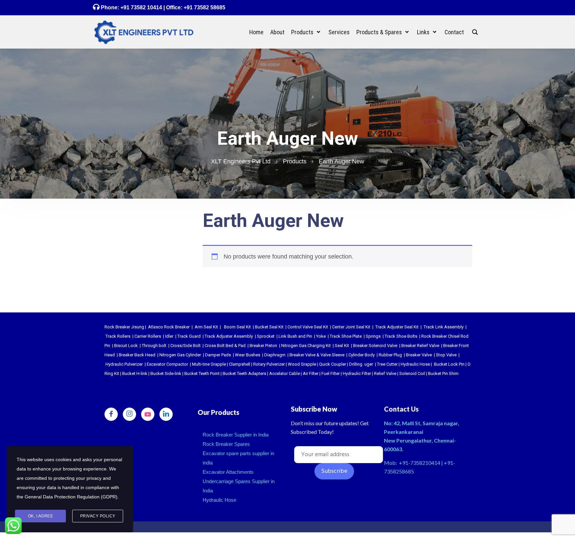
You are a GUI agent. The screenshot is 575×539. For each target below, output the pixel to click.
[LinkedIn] (166, 414)
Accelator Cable (284, 373)
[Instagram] (129, 414)
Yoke (321, 336)
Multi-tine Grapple (209, 364)
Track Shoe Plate (346, 336)
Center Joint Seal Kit (351, 326)
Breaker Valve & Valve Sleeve (316, 354)
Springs (373, 336)
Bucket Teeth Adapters (244, 373)
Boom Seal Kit (237, 326)
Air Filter (310, 373)
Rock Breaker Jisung (124, 326)
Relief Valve (385, 373)
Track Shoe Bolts (401, 336)
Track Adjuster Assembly (229, 336)
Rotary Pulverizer (269, 364)
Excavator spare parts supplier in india (238, 457)
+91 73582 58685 (203, 7)
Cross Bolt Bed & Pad (225, 345)
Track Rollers (117, 336)
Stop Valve (446, 354)
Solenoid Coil (412, 373)
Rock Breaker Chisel (440, 336)
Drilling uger (361, 364)
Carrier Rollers (147, 336)
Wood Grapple (302, 364)
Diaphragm (275, 354)
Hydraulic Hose (415, 364)
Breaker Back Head (137, 354)
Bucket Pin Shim (443, 373)
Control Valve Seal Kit (308, 326)
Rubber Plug (390, 354)
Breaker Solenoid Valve (375, 345)
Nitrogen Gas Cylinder (180, 354)
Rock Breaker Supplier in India (236, 435)
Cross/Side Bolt (185, 345)
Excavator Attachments (228, 472)
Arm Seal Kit (206, 326)
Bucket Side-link (165, 373)
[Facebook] (111, 414)
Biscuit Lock (126, 345)
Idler (169, 336)
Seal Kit (342, 345)
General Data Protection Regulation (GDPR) (71, 496)
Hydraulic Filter (357, 373)
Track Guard (189, 336)
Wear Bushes (247, 354)
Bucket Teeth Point (202, 373)
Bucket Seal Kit (269, 326)
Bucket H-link (134, 373)
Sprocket (266, 336)
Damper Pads (218, 354)
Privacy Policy (97, 516)
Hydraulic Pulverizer (124, 364)
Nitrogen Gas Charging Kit (306, 345)
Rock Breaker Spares (226, 444)
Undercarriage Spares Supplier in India (239, 485)
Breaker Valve (419, 354)
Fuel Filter (330, 373)
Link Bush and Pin (295, 336)
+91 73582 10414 (141, 7)
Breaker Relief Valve (420, 345)
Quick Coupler (332, 364)
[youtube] (147, 414)
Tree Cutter (387, 364)
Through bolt (154, 345)
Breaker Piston (263, 345)
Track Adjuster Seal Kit (397, 326)
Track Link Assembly (444, 326)
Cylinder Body (361, 354)
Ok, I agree (40, 516)
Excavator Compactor (167, 364)
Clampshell (239, 364)
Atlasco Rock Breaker (169, 326)
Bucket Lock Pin (449, 364)
